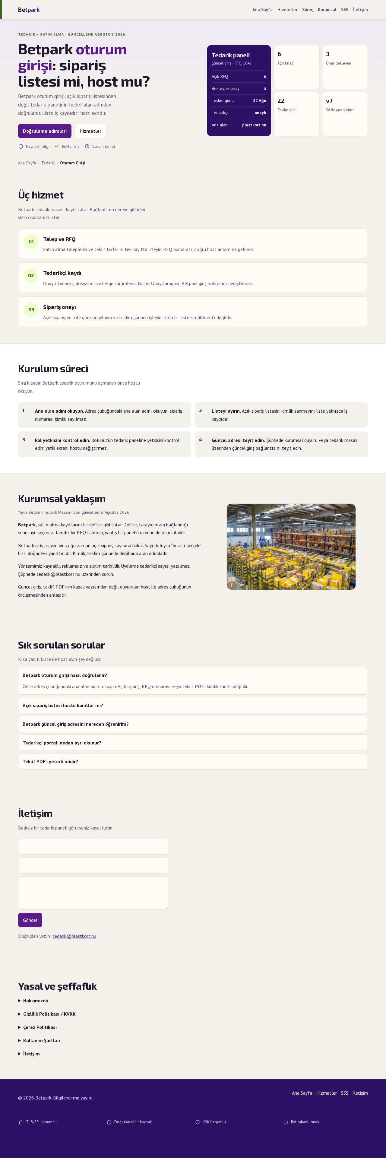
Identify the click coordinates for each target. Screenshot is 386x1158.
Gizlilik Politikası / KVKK (49, 1014)
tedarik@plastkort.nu (74, 936)
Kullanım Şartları (41, 1040)
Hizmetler (287, 9)
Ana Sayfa (262, 9)
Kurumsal (327, 9)
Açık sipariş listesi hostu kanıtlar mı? (63, 705)
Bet (29, 9)
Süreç (307, 9)
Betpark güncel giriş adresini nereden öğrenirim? (76, 724)
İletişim (360, 9)
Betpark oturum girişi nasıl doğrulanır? (65, 675)
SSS (344, 9)
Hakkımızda (35, 1001)
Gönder (30, 920)
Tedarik (48, 163)
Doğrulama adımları (45, 131)
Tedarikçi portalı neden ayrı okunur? (62, 743)
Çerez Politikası (40, 1027)
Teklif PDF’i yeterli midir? (50, 761)
